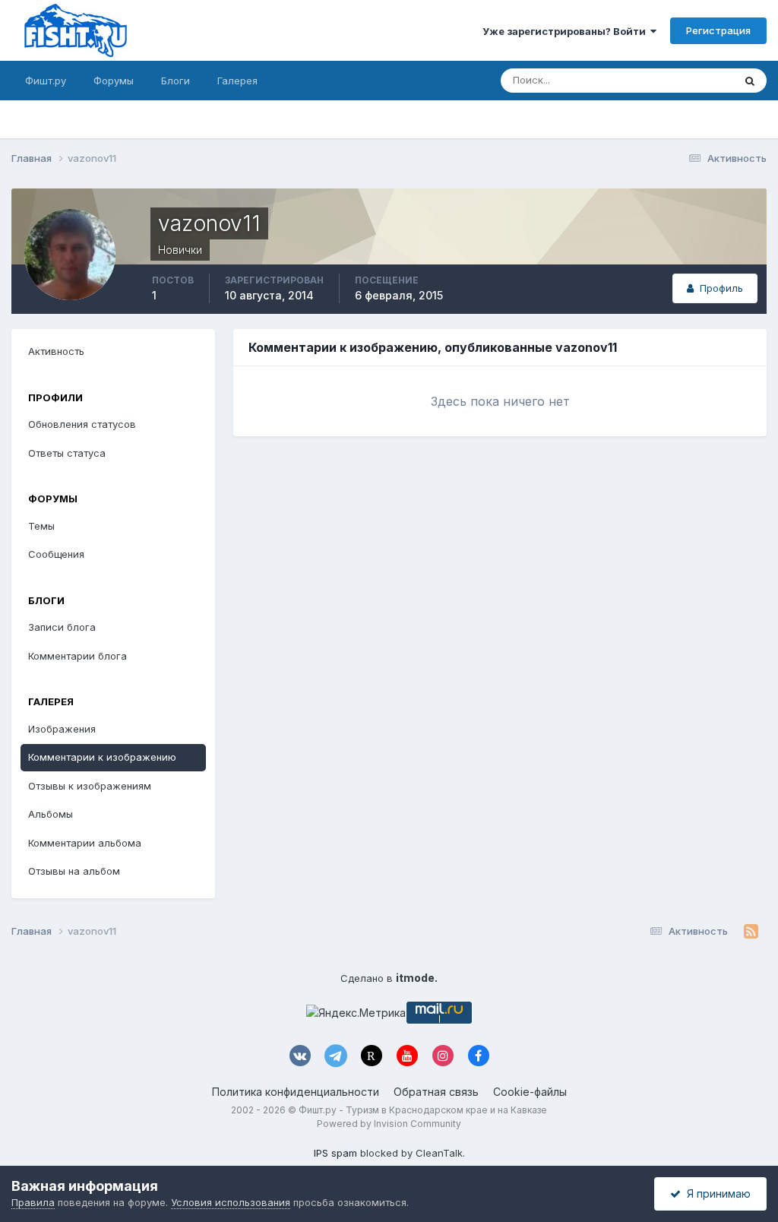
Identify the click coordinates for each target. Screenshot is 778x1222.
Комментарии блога (77, 656)
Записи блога (62, 627)
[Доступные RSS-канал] (751, 931)
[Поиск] (750, 80)
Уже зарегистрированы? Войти (566, 31)
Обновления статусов (662, 80)
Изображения (62, 729)
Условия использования (230, 1202)
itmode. (417, 977)
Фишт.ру (45, 80)
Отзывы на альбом (74, 871)
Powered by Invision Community (389, 1123)
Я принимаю (716, 1193)
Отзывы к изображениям (89, 786)
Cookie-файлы (530, 1091)
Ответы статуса (67, 453)
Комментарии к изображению (102, 757)
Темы (41, 526)
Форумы (113, 80)
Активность (56, 351)
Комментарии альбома (84, 843)
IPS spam (335, 1153)
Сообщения (56, 554)
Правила (33, 1202)
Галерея (237, 80)
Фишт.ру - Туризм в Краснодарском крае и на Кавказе (423, 1110)
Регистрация (718, 30)
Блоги (175, 80)
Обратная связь (436, 1091)
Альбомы (50, 814)
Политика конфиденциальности (295, 1091)
